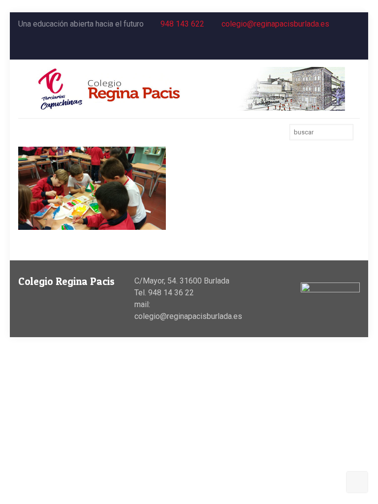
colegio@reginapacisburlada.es (275, 24)
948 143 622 (182, 24)
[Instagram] (354, 47)
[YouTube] (341, 47)
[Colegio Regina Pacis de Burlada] (189, 89)
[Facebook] (328, 47)
